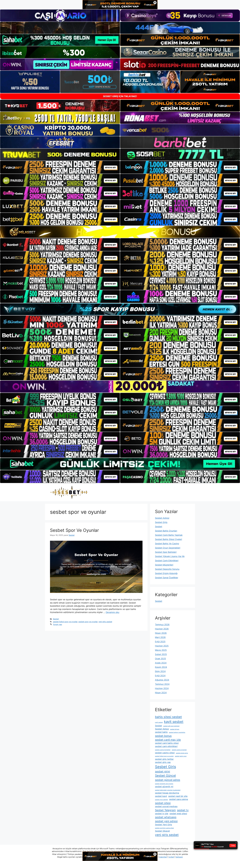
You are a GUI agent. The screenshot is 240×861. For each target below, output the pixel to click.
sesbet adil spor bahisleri (171, 726)
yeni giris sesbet (105, 622)
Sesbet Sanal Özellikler (166, 577)
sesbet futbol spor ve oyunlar (65, 622)
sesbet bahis (161, 732)
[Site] (60, 167)
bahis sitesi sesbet (168, 717)
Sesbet (56, 619)
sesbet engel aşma (182, 753)
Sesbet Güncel (165, 775)
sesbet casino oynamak (179, 750)
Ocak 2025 (160, 658)
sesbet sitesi (163, 803)
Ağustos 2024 (162, 680)
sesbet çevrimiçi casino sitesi (164, 828)
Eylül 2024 (160, 675)
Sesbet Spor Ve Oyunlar (74, 530)
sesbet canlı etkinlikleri (166, 746)
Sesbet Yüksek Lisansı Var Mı (169, 556)
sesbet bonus (163, 735)
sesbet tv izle (161, 813)
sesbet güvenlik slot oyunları (164, 784)
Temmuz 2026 (162, 624)
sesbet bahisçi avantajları (177, 732)
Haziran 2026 (162, 629)
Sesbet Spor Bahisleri (165, 552)
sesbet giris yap (163, 762)
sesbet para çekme (178, 799)
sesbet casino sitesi (165, 752)
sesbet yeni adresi (166, 821)
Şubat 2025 (161, 654)
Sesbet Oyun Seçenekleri (167, 548)
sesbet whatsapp (165, 817)
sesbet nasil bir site (178, 796)
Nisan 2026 (161, 633)
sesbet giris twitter (164, 759)
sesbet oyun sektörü (161, 799)
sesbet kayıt (161, 796)
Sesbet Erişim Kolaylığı (166, 573)
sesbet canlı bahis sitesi (167, 743)
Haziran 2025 (161, 646)
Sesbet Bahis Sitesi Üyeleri (168, 539)
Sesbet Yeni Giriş (163, 824)
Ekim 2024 (160, 671)
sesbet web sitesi (178, 813)
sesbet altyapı (174, 729)
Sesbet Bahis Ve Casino (167, 543)
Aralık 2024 (160, 663)
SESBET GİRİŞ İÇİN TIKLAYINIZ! (120, 96)
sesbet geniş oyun (180, 756)
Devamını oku (112, 612)
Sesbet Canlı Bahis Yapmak (168, 535)
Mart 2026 (160, 637)
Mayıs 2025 (161, 650)
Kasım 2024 (161, 667)
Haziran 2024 (162, 688)
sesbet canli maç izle (168, 739)
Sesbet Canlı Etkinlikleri (166, 560)
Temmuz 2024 (162, 684)
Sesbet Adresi (162, 518)
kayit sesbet (173, 722)
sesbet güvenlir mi (164, 786)
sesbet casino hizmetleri (162, 750)
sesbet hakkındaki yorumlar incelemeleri (167, 790)
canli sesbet (159, 722)
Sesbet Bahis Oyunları (166, 531)
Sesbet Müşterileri (164, 565)
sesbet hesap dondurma (167, 793)
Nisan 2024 (161, 692)
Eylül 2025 (160, 641)
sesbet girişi (162, 771)
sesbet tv (183, 810)
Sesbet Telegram (165, 810)
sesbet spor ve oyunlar (88, 622)
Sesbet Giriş (161, 522)
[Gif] (120, 232)
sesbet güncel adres (167, 779)
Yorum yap (57, 624)
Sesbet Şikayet (162, 831)
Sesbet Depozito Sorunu (167, 569)
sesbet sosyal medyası (166, 806)
